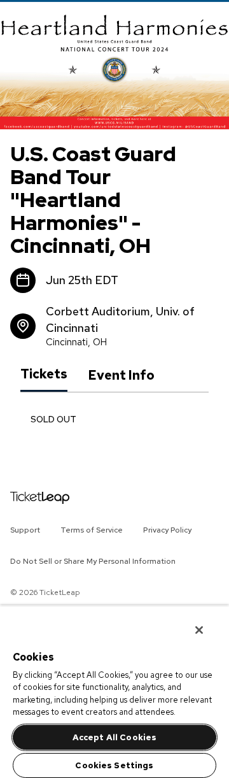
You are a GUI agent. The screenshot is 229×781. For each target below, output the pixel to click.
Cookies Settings (114, 765)
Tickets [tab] (43, 374)
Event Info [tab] (121, 375)
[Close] (193, 625)
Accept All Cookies (114, 737)
